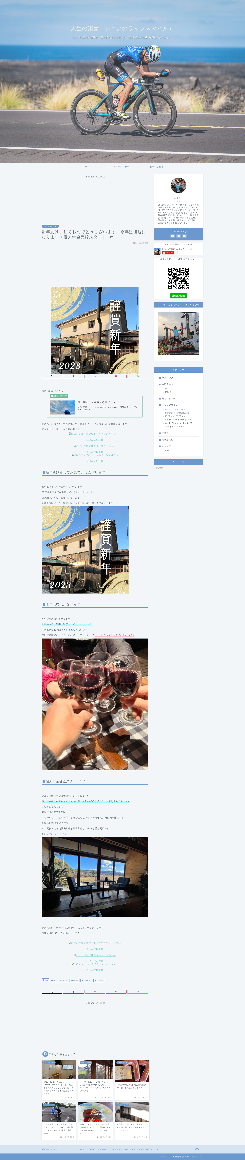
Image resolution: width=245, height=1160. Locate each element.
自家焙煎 (169, 392)
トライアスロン (170, 405)
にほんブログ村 (94, 439)
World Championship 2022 (178, 423)
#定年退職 (99, 980)
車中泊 (168, 450)
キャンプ (166, 446)
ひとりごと (167, 378)
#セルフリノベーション (60, 980)
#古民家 (75, 980)
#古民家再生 (87, 980)
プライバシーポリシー (122, 166)
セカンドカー (169, 398)
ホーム (88, 166)
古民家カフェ (169, 384)
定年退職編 (167, 439)
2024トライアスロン (175, 409)
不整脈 (165, 433)
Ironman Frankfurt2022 (177, 413)
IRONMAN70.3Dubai (175, 416)
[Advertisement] (95, 198)
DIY (167, 389)
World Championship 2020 (178, 420)
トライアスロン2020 (50, 226)
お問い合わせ (156, 166)
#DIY (46, 980)
